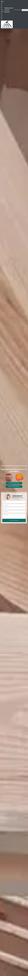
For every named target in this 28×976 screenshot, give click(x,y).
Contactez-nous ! (14, 486)
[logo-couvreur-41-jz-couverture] (7, 24)
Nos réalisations (14, 483)
